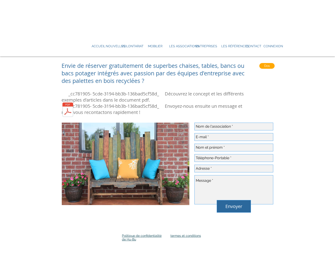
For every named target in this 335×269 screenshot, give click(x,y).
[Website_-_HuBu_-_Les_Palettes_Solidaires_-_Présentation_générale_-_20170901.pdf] (68, 110)
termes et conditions (185, 235)
